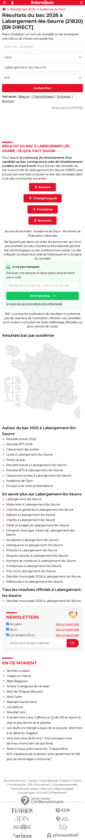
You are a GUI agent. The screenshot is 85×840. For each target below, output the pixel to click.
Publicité (65, 780)
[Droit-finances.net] (62, 818)
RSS (30, 784)
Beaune (23, 96)
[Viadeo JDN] (62, 827)
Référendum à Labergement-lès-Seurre (34, 582)
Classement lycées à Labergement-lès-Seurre (38, 475)
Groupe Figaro (27, 792)
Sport (13, 629)
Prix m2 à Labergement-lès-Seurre (31, 571)
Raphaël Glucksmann (22, 702)
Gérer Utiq (46, 788)
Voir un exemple (67, 624)
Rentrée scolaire (18, 671)
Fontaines (64, 96)
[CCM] (62, 810)
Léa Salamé (15, 707)
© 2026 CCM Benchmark (52, 792)
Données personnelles (65, 784)
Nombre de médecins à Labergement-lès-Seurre (41, 561)
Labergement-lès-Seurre (23, 499)
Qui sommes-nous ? (15, 780)
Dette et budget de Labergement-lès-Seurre (37, 525)
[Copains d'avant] (22, 827)
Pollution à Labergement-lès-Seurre (31, 550)
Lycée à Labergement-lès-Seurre (29, 454)
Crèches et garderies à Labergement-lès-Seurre (40, 510)
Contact (77, 780)
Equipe (33, 780)
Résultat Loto (16, 712)
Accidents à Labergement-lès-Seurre (32, 540)
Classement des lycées (22, 449)
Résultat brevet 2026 (21, 439)
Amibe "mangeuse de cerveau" (28, 686)
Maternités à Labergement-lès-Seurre (33, 504)
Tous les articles (17, 784)
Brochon (8, 101)
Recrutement (42, 784)
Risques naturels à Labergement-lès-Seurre (37, 556)
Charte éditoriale (48, 780)
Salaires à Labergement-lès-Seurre (30, 515)
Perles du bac (15, 460)
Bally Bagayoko (17, 681)
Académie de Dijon (52, 9)
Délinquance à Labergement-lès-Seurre (34, 545)
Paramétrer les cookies (25, 788)
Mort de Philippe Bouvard (25, 692)
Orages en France (19, 676)
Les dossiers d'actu (22, 635)
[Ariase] (22, 835)
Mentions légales (63, 788)
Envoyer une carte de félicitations (29, 486)
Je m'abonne (40, 296)
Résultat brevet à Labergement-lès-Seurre (36, 465)
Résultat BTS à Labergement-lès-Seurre (34, 470)
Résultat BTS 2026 (19, 444)
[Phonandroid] (62, 835)
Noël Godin (14, 697)
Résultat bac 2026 (22, 9)
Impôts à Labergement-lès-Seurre (30, 520)
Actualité (15, 624)
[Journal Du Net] (22, 818)
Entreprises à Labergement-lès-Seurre (33, 566)
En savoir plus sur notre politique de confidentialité (34, 303)
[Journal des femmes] (22, 810)
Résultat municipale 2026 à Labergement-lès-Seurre (43, 576)
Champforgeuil (43, 96)
